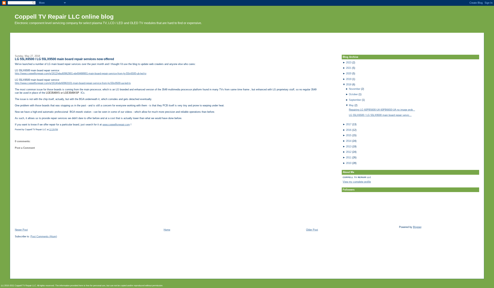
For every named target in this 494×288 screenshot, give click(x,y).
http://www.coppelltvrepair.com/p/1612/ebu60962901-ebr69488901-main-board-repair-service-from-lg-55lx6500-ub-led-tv (80, 73)
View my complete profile (357, 181)
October (353, 94)
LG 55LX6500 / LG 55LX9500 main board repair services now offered (64, 59)
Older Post (312, 229)
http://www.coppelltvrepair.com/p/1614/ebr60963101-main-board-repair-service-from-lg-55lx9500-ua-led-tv (73, 83)
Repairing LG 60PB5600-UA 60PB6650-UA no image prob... (382, 109)
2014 (348, 140)
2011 (348, 157)
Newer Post (21, 229)
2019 (348, 79)
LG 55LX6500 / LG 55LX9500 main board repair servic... (380, 115)
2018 (348, 84)
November (354, 88)
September (355, 99)
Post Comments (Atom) (43, 236)
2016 (348, 129)
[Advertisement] (247, 41)
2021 (348, 67)
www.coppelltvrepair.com (116, 124)
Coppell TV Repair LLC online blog (64, 16)
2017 (348, 124)
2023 (348, 62)
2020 (348, 73)
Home (167, 229)
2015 (348, 135)
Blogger (417, 227)
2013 (348, 146)
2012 (348, 151)
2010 (348, 163)
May (351, 105)
